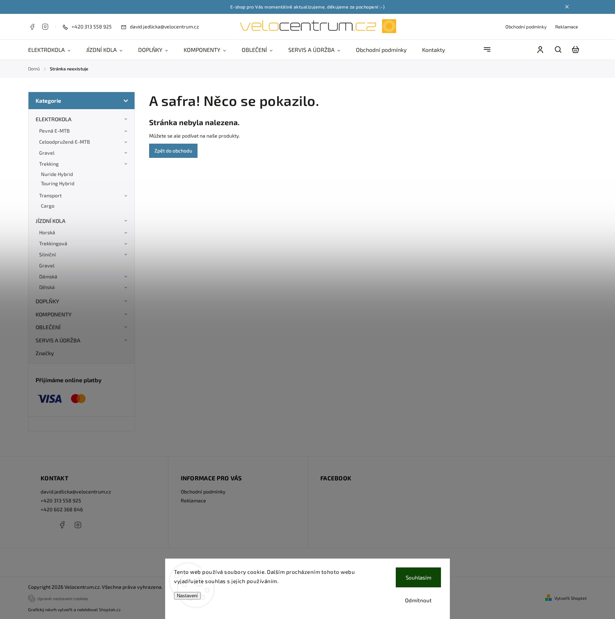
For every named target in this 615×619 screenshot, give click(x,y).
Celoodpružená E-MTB (64, 142)
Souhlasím (418, 577)
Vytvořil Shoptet (570, 598)
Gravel (46, 153)
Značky (45, 353)
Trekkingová (53, 243)
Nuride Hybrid (57, 174)
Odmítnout (418, 600)
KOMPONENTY (54, 314)
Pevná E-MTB (54, 131)
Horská (47, 232)
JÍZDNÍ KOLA (50, 221)
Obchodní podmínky (526, 27)
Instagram (45, 27)
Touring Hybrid (57, 183)
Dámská (48, 276)
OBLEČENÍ (48, 327)
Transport (50, 195)
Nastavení (187, 595)
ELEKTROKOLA (54, 119)
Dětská (47, 287)
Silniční (47, 254)
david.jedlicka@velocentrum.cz (76, 492)
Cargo (47, 206)
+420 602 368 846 (62, 509)
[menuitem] (53, 50)
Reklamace (566, 27)
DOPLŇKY (47, 301)
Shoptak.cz (110, 609)
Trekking (49, 164)
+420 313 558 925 (61, 500)
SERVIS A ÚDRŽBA (58, 340)
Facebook (32, 27)
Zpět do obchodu (173, 151)
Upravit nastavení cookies (62, 598)
